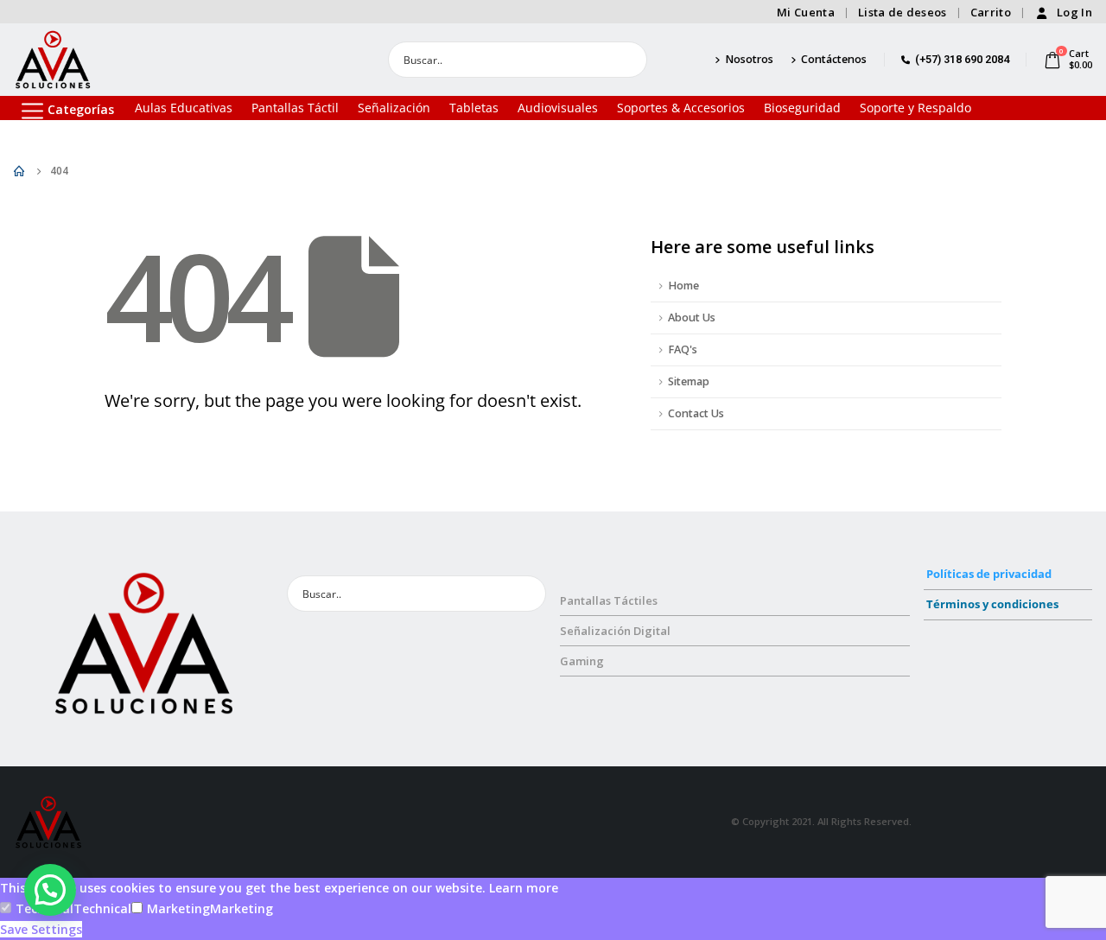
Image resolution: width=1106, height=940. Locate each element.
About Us (691, 317)
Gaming (582, 661)
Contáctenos (834, 59)
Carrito (990, 12)
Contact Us (696, 413)
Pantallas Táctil (295, 107)
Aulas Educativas (183, 107)
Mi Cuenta (806, 12)
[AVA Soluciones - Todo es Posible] (53, 60)
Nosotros (749, 59)
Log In (1074, 12)
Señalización (394, 107)
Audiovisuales (558, 107)
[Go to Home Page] (20, 171)
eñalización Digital (619, 630)
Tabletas (474, 107)
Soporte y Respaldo (915, 107)
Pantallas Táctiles (609, 600)
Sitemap (688, 381)
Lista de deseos (902, 12)
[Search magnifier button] (629, 60)
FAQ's (682, 349)
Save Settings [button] (41, 929)
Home (683, 285)
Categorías (81, 109)
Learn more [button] (523, 888)
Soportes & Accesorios (681, 107)
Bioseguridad (802, 107)
